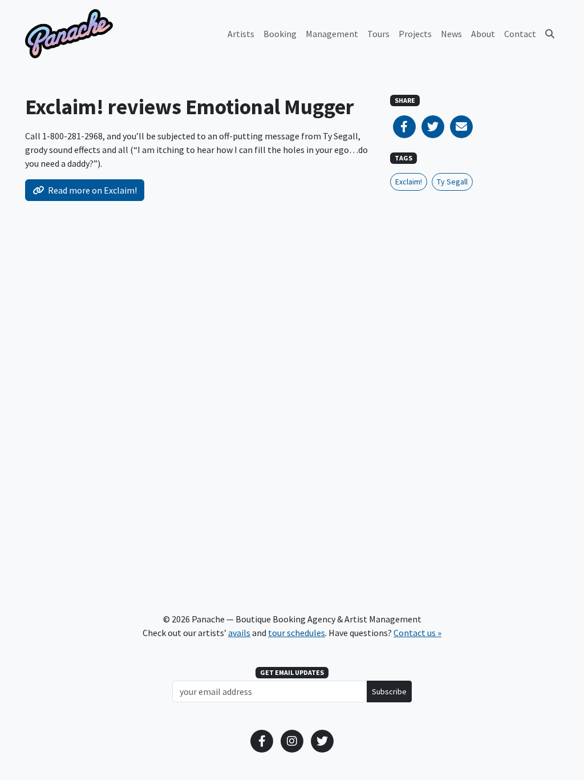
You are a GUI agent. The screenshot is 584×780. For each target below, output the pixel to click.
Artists (241, 33)
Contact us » (417, 632)
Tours (378, 33)
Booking (280, 33)
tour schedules (296, 632)
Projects (415, 33)
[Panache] (69, 33)
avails (239, 632)
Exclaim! (408, 181)
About (483, 33)
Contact (520, 33)
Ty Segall (452, 181)
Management (332, 33)
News (451, 33)
